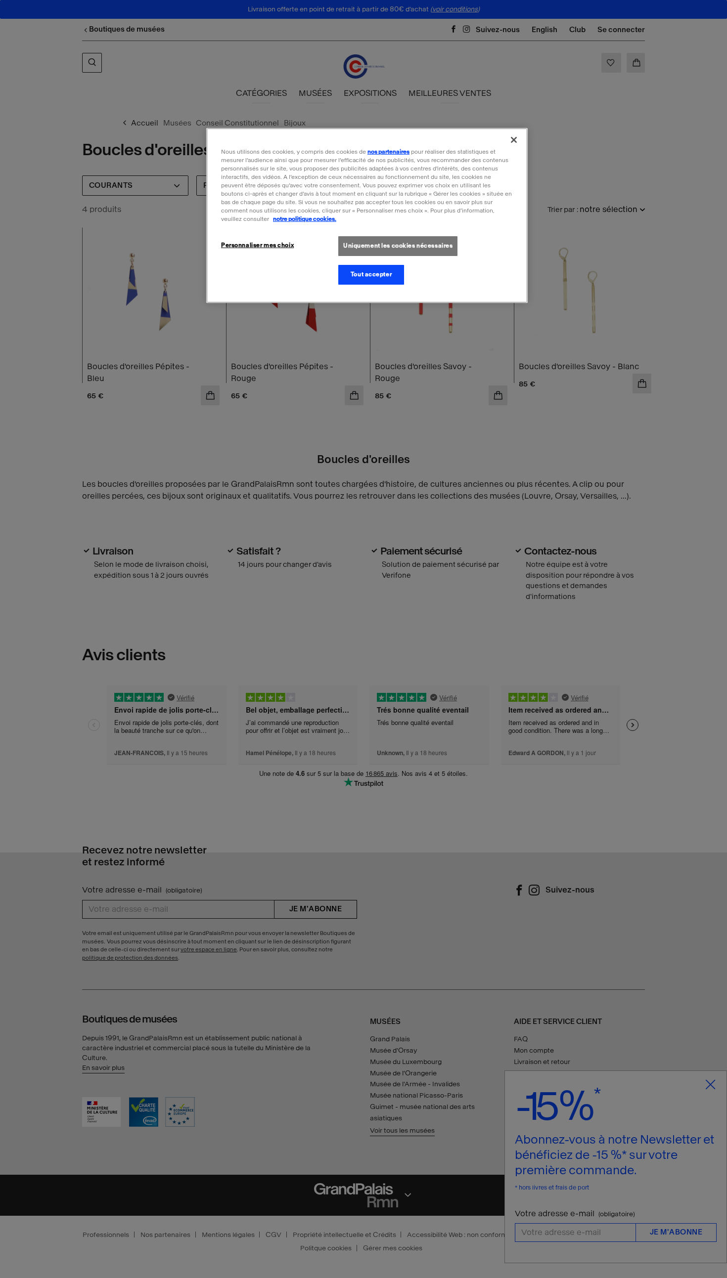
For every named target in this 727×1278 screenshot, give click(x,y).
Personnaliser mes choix (257, 245)
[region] (367, 215)
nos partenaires (388, 152)
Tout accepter (371, 274)
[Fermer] (514, 140)
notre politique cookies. (304, 219)
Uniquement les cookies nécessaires (398, 246)
